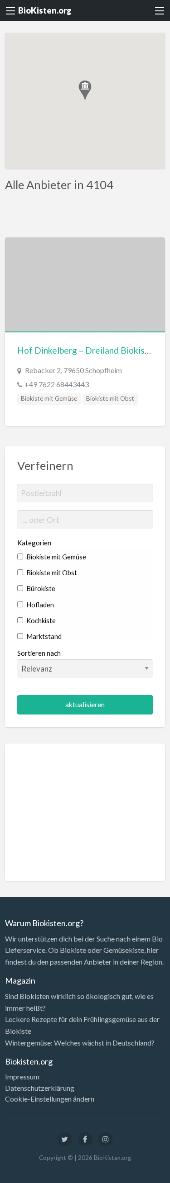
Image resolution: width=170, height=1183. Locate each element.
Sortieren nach (39, 653)
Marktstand (43, 636)
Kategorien (34, 543)
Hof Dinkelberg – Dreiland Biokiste (85, 350)
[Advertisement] (85, 812)
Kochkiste (40, 620)
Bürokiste (40, 588)
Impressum (22, 1076)
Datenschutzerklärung (39, 1088)
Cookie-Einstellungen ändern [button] (49, 1099)
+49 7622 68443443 (56, 384)
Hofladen (39, 605)
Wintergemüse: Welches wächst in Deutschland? (80, 1042)
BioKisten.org (45, 10)
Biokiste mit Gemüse (49, 398)
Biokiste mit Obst (110, 398)
